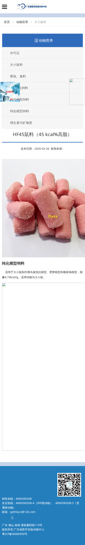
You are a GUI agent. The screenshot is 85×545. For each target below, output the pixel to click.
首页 (7, 22)
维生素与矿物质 (21, 122)
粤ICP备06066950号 (14, 534)
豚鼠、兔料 (18, 76)
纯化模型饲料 (19, 111)
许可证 (15, 53)
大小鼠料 (16, 64)
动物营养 (22, 22)
